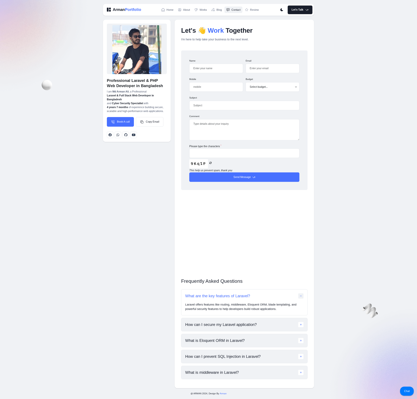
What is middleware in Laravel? (212, 372)
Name (192, 60)
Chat (407, 391)
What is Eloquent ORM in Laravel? (215, 340)
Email (248, 60)
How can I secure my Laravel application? (221, 324)
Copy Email (152, 121)
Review (254, 9)
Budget (249, 79)
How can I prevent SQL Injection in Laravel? (223, 356)
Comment (194, 116)
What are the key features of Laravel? (217, 296)
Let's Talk (298, 9)
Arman (223, 393)
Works (203, 9)
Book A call (123, 121)
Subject (193, 97)
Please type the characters (205, 146)
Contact (235, 9)
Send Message (242, 177)
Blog (219, 9)
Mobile (192, 79)
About (186, 9)
